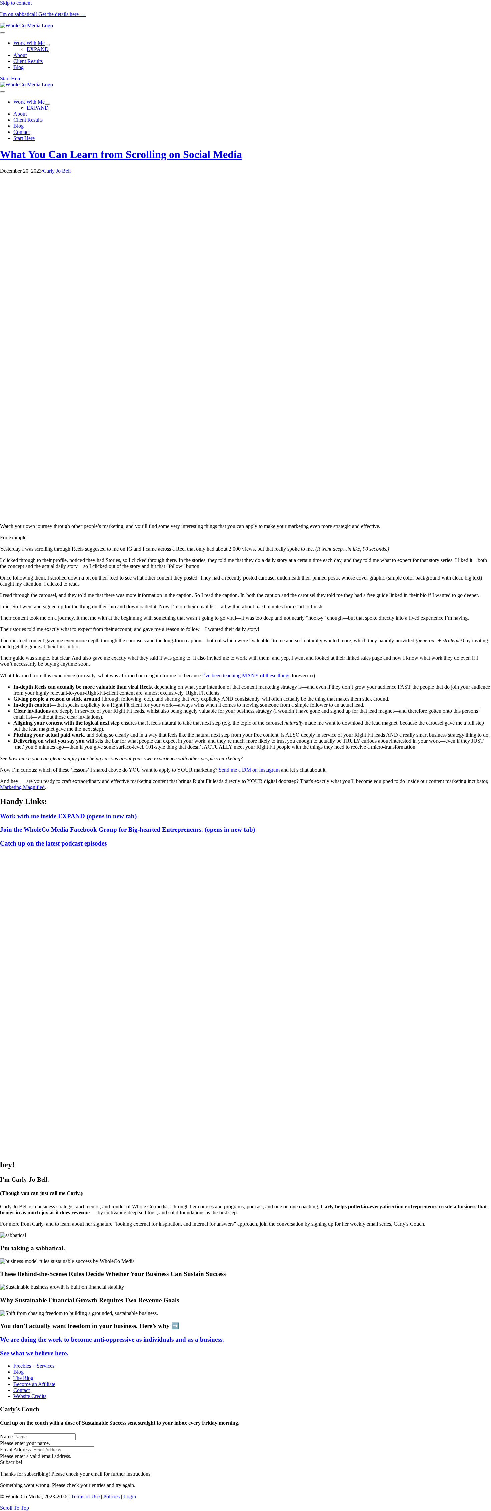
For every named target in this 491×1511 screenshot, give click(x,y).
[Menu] (2, 33)
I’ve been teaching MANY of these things (246, 675)
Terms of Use (85, 1496)
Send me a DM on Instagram (249, 770)
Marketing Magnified (22, 787)
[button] (11, 1462)
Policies (111, 1496)
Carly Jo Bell (57, 171)
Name (6, 1436)
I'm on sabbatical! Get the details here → (43, 14)
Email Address (15, 1449)
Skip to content (16, 3)
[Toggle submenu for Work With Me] (47, 45)
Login (129, 1496)
